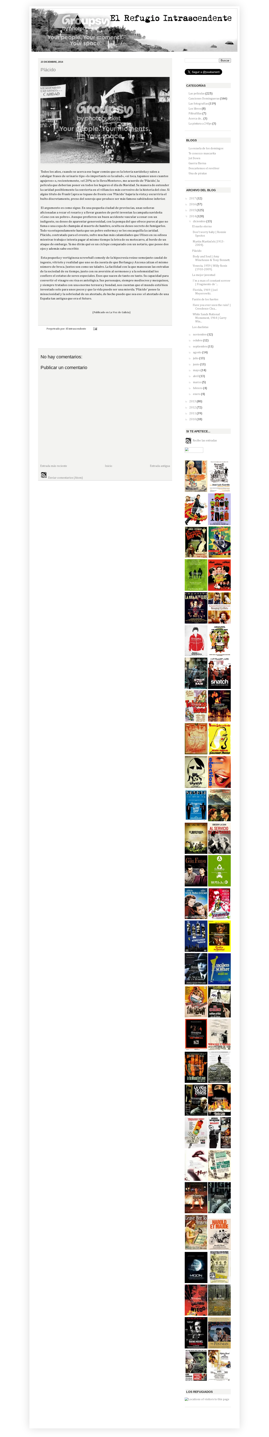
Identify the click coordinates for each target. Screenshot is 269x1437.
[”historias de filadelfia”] (219, 589)
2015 (193, 210)
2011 (193, 413)
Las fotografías (198, 103)
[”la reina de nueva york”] (196, 753)
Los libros (195, 108)
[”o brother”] (196, 853)
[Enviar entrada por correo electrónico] (94, 328)
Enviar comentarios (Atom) (65, 477)
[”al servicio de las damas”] (219, 853)
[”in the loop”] (196, 820)
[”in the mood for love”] (196, 1082)
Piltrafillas (195, 113)
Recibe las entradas (205, 440)
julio (196, 358)
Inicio (108, 466)
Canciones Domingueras (204, 98)
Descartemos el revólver (204, 168)
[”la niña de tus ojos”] (196, 622)
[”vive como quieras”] (196, 1016)
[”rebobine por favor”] (219, 556)
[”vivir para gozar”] (196, 918)
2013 (193, 401)
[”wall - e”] (219, 885)
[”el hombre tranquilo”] (219, 820)
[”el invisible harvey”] (196, 556)
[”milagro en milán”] (219, 1049)
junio (196, 364)
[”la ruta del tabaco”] (196, 720)
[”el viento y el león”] (219, 1114)
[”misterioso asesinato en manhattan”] (196, 951)
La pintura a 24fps (200, 123)
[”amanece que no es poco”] (219, 491)
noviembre (200, 334)
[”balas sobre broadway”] (219, 720)
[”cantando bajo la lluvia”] (196, 688)
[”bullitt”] (219, 1147)
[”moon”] (196, 1282)
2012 (193, 407)
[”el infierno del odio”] (219, 1212)
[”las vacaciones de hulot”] (219, 983)
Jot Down (194, 158)
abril (196, 376)
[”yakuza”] (196, 1049)
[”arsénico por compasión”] (196, 524)
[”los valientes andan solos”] (196, 1380)
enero (197, 394)
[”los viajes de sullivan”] (219, 753)
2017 (193, 198)
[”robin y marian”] (219, 1380)
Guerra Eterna (197, 163)
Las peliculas (197, 93)
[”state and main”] (196, 1147)
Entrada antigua (160, 466)
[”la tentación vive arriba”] (196, 491)
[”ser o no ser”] (196, 787)
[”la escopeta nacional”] (219, 524)
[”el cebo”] (219, 1016)
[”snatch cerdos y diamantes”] (219, 688)
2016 (193, 204)
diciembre (199, 221)
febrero (198, 388)
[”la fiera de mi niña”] (219, 622)
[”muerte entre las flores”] (219, 1314)
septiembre (200, 346)
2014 (193, 216)
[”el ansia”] (196, 1180)
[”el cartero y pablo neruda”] (219, 1347)
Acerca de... (196, 118)
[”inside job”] (219, 1082)
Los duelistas (200, 327)
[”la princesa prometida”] (196, 589)
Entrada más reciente (53, 466)
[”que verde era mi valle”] (219, 1180)
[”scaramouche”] (219, 918)
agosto (197, 352)
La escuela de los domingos (206, 148)
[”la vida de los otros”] (196, 1114)
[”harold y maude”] (219, 1249)
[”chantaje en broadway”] (219, 951)
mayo (197, 370)
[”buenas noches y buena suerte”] (196, 1347)
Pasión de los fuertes (205, 299)
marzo (197, 382)
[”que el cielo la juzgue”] (196, 1249)
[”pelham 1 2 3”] (219, 1282)
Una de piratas (198, 173)
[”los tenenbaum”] (196, 655)
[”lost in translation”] (196, 1212)
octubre (198, 340)
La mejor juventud (203, 275)
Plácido (48, 69)
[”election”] (219, 787)
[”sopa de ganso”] (219, 655)
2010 (193, 419)
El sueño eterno (202, 226)
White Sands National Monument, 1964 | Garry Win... (209, 318)
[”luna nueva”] (196, 885)
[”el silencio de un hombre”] (196, 983)
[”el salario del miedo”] (196, 1314)
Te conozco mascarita (202, 153)
